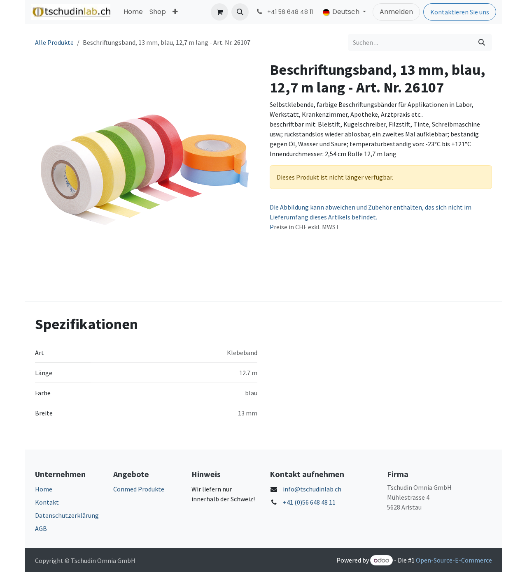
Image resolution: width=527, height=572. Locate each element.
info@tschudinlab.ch (312, 489)
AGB (41, 528)
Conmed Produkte (138, 489)
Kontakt (47, 502)
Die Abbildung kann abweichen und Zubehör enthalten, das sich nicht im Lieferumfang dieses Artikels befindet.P (370, 217)
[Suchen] (481, 42)
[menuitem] (133, 12)
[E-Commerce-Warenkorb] (219, 12)
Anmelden (396, 11)
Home (43, 489)
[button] (240, 12)
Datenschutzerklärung (67, 515)
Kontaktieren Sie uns (459, 12)
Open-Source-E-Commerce (454, 560)
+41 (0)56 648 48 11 (309, 502)
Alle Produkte (54, 42)
